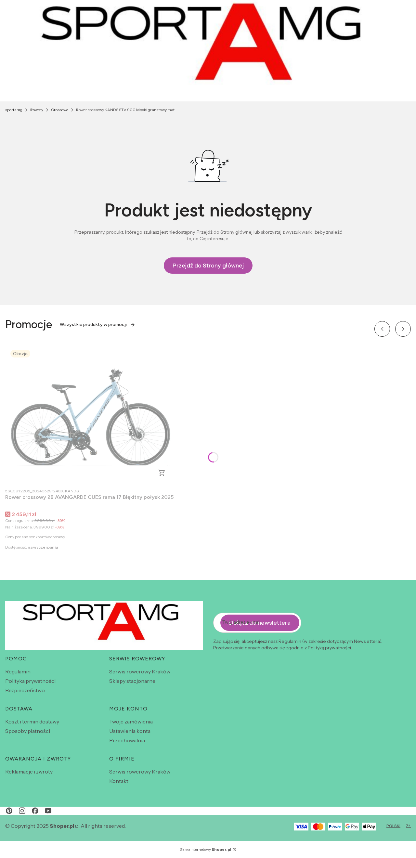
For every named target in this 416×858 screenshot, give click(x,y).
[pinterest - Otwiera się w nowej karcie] (9, 811)
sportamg (13, 109)
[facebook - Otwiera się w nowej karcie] (35, 811)
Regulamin (18, 671)
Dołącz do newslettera (260, 622)
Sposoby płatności (27, 731)
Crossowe (59, 109)
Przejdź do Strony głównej (208, 265)
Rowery (36, 109)
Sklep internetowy (205, 849)
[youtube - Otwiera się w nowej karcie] (48, 811)
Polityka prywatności (30, 681)
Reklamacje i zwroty (29, 771)
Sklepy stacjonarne (132, 681)
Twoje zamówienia (131, 721)
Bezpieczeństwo (25, 690)
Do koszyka (161, 472)
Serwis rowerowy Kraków (139, 671)
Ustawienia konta (129, 731)
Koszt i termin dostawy (32, 721)
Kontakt (118, 781)
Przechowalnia (127, 740)
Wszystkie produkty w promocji (93, 324)
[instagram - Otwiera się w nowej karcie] (22, 811)
